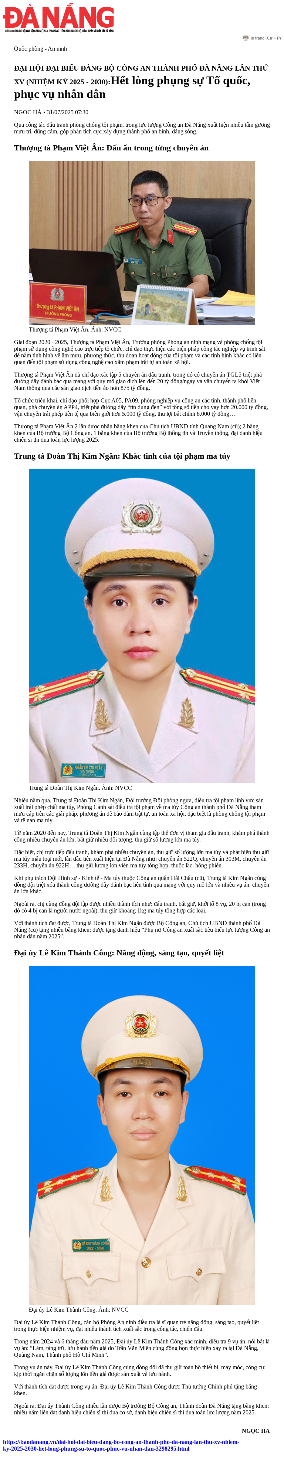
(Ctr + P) (266, 38)
